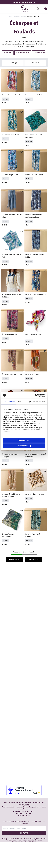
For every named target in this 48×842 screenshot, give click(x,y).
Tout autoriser (24, 440)
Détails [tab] (21, 401)
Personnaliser (22, 446)
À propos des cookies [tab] (36, 401)
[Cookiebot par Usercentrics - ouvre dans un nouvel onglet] (35, 395)
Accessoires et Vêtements (20, 16)
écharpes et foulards (33, 16)
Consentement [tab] (9, 401)
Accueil (10, 16)
